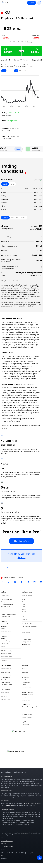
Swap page (29, 42)
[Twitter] (15, 582)
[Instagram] (34, 582)
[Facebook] (2, 582)
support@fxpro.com (7, 841)
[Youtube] (21, 582)
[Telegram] (28, 582)
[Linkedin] (9, 582)
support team (25, 833)
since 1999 (9, 451)
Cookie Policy (9, 805)
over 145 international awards (17, 474)
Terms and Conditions (30, 803)
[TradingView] (41, 582)
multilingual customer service (22, 495)
